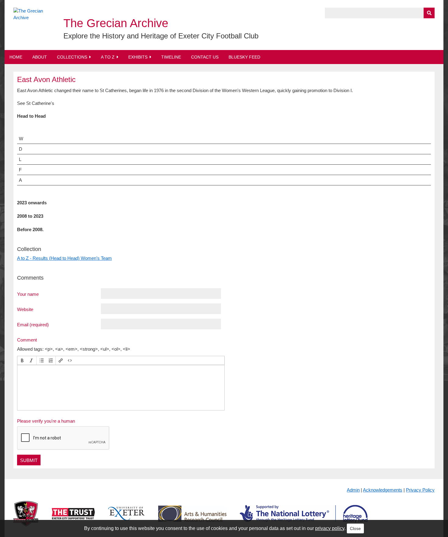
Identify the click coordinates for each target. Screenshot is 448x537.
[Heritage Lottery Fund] (304, 518)
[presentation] (22, 360)
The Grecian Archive (115, 23)
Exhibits (138, 57)
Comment (27, 339)
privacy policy (329, 528)
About (39, 57)
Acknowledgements (382, 489)
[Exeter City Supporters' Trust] (73, 518)
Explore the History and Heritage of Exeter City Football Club (160, 36)
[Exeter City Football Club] (25, 518)
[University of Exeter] (126, 518)
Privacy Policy (420, 489)
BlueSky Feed (244, 57)
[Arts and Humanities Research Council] (192, 518)
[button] (22, 360)
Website (25, 309)
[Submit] (429, 13)
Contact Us (205, 57)
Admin (353, 489)
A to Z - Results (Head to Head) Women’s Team (64, 258)
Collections (72, 57)
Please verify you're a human (46, 421)
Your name (28, 294)
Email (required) (33, 324)
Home (15, 57)
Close (355, 528)
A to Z (108, 57)
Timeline (171, 57)
